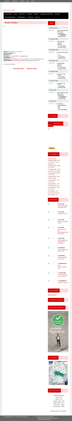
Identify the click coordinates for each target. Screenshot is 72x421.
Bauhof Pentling (16, 60)
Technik (57, 14)
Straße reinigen (52, 158)
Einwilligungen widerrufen (44, 419)
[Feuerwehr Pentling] (14, 7)
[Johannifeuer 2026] (52, 215)
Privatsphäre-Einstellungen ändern (45, 416)
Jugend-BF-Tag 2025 (63, 282)
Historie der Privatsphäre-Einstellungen (47, 418)
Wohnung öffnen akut (53, 185)
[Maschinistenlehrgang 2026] (52, 222)
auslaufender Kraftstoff (54, 171)
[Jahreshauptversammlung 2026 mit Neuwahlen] (52, 241)
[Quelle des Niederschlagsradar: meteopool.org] (58, 373)
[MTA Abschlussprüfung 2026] (52, 266)
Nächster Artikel (32, 68)
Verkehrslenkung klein (54, 193)
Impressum (7, 1)
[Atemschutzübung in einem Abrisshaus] (52, 276)
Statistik (30, 17)
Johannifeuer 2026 (62, 213)
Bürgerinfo (21, 17)
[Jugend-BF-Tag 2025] (52, 284)
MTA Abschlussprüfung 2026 (62, 267)
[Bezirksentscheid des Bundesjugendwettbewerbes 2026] (52, 230)
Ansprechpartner (46, 14)
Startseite (8, 14)
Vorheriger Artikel (18, 68)
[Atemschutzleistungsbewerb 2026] (52, 250)
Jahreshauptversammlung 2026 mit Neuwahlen (63, 242)
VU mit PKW (51, 167)
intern (32, 1)
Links (27, 1)
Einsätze (22, 14)
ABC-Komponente (10, 17)
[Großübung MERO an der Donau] (52, 258)
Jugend (29, 14)
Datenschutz (15, 1)
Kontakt (22, 1)
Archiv (37, 17)
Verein (36, 14)
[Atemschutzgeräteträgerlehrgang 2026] (52, 207)
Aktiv (15, 14)
